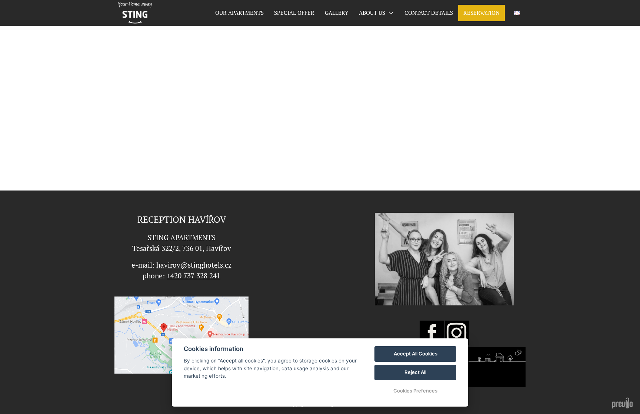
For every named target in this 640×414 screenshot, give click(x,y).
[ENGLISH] (517, 13)
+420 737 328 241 (193, 275)
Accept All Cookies (415, 354)
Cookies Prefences (415, 391)
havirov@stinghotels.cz (193, 265)
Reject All (415, 372)
